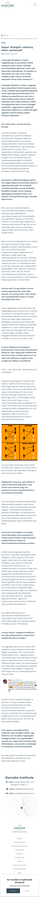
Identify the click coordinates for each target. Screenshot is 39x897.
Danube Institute (10, 54)
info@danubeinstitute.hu (24, 789)
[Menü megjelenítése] (35, 5)
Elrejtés (27, 890)
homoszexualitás (13, 38)
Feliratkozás (13, 890)
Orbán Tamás (32, 38)
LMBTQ (6, 38)
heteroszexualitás (23, 38)
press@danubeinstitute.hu (24, 793)
